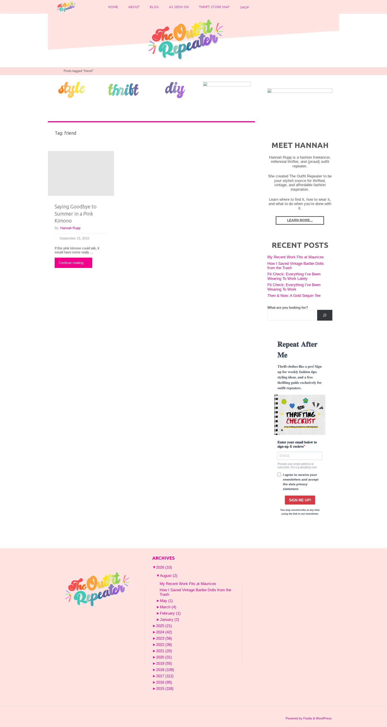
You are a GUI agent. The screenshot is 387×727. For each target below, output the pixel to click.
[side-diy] (175, 90)
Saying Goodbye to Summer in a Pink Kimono (76, 213)
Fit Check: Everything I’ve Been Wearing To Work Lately (293, 276)
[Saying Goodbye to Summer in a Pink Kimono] (81, 173)
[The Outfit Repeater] (66, 7)
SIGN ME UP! (300, 500)
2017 (165, 676)
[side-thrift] (123, 89)
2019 (164, 663)
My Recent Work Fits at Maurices (295, 257)
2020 (164, 657)
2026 (164, 567)
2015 (165, 688)
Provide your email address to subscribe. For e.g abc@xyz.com (297, 465)
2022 (164, 645)
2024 (164, 632)
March (168, 607)
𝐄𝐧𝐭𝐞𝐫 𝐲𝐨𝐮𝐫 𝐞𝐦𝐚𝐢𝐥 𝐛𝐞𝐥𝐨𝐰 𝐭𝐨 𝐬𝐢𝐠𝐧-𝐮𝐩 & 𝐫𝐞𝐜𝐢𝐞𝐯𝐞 (297, 444)
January (169, 619)
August (168, 576)
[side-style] (72, 89)
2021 (164, 651)
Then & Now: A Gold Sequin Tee (293, 295)
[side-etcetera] (227, 89)
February (170, 613)
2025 (164, 626)
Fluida (307, 718)
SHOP (244, 7)
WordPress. (324, 718)
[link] (258, 6)
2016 (164, 682)
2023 (164, 638)
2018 (165, 670)
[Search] (324, 315)
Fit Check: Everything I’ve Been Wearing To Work (293, 287)
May (166, 601)
